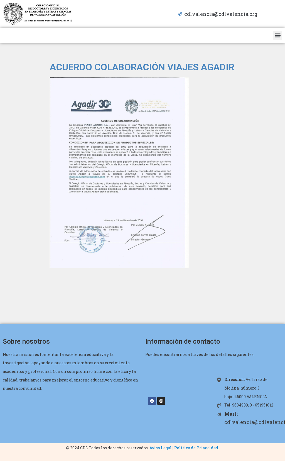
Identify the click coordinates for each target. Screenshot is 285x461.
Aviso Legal (160, 447)
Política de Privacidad (196, 447)
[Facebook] (152, 401)
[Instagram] (161, 401)
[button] (277, 35)
